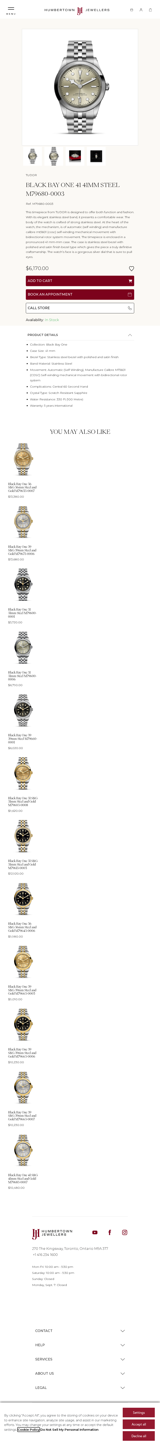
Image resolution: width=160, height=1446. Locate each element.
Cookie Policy (29, 1430)
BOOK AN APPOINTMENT (50, 294)
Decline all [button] (138, 1436)
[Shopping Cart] (150, 10)
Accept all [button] (139, 1424)
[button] (11, 9)
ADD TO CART (40, 281)
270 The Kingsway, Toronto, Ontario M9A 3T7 (70, 1249)
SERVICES (43, 1359)
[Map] (131, 10)
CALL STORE (39, 308)
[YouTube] (95, 1232)
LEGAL (41, 1388)
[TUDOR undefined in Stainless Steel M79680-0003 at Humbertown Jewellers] (32, 156)
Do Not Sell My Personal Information (69, 1430)
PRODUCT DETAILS (43, 335)
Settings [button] (139, 1412)
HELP (40, 1345)
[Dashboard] (141, 10)
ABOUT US (44, 1374)
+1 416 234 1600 (45, 1255)
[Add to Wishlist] (131, 268)
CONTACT (43, 1331)
